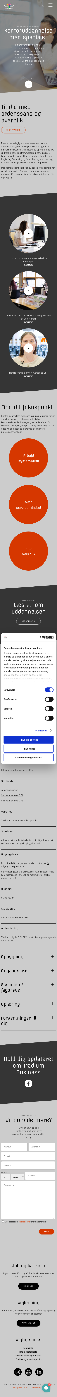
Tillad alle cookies (28, 739)
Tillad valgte (28, 748)
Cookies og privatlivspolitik (28, 1359)
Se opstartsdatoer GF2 (12, 800)
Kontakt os (28, 1348)
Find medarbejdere (28, 1352)
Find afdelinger (36, 1388)
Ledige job (28, 1286)
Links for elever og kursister (28, 1356)
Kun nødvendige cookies (28, 757)
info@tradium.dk (20, 1388)
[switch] (49, 699)
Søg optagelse (13, 130)
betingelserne (24, 1222)
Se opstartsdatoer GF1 (12, 795)
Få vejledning (28, 1323)
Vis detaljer (41, 730)
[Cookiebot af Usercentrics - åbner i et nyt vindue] (41, 637)
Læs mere (28, 265)
